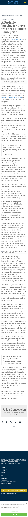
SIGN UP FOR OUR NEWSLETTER (14, 491)
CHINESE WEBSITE (4, 480)
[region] (12, 9)
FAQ (2, 475)
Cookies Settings (14, 511)
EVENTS (2, 473)
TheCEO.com (17, 463)
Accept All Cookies (14, 514)
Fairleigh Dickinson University (11, 97)
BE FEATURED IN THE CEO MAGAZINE (8, 481)
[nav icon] (2, 2)
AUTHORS (3, 470)
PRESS (2, 477)
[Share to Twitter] (11, 422)
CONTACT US (4, 469)
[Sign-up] (20, 422)
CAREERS (3, 472)
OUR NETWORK (4, 478)
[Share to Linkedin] (15, 422)
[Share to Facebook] (6, 422)
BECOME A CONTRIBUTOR (6, 483)
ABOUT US (3, 467)
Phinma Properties (16, 40)
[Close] (26, 503)
